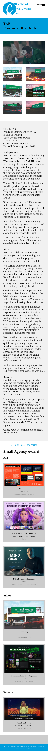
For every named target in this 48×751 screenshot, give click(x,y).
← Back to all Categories (24, 445)
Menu (39, 4)
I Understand (29, 749)
